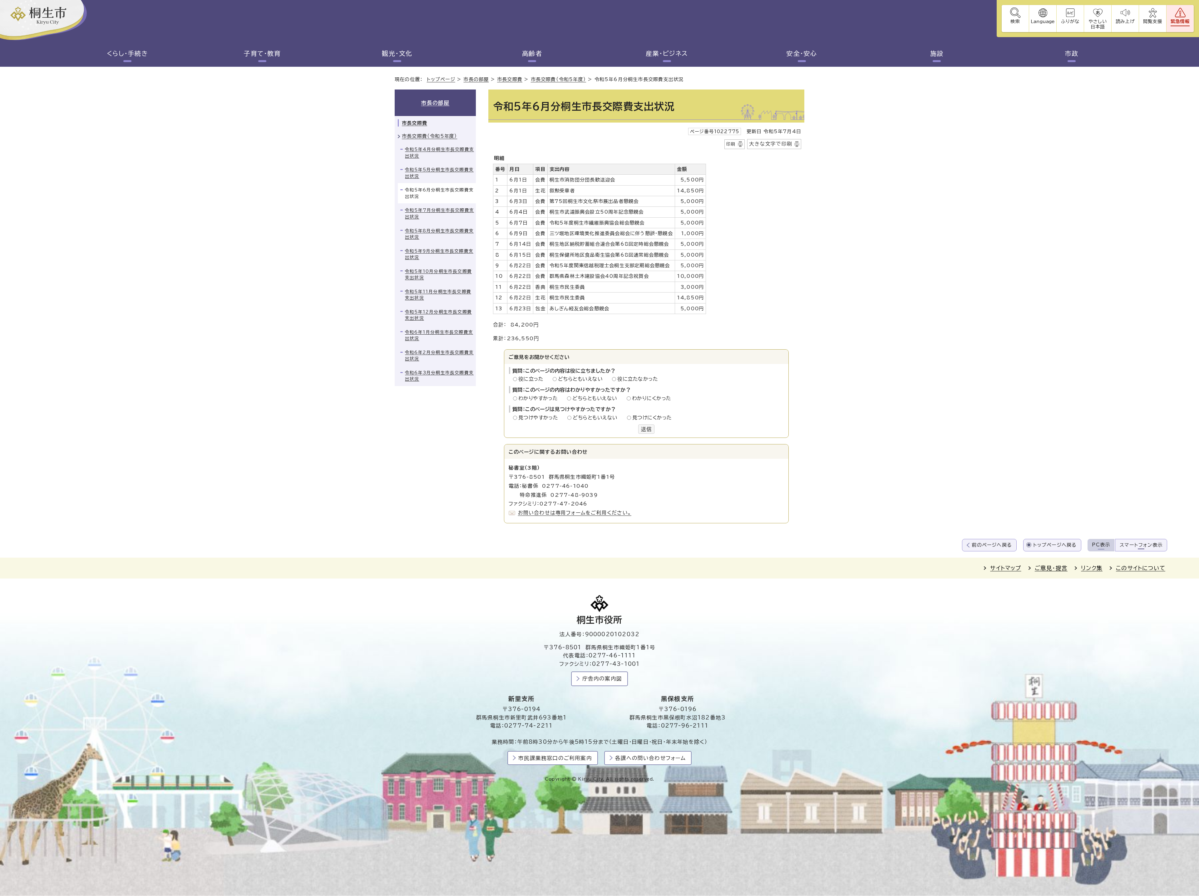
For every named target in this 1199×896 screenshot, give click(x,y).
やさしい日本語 (1097, 24)
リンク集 (1092, 568)
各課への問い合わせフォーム (650, 758)
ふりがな (1070, 21)
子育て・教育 (262, 53)
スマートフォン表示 (1141, 545)
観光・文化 (397, 53)
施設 (937, 53)
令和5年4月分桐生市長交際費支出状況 (439, 152)
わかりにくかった (651, 398)
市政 (1071, 53)
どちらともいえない (582, 378)
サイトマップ (1005, 568)
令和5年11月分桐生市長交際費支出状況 (438, 294)
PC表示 (1101, 544)
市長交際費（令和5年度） (558, 79)
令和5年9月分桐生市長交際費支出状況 (439, 254)
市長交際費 (509, 79)
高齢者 (532, 53)
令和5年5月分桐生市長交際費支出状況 (439, 172)
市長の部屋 (476, 79)
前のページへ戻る (992, 545)
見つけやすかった (540, 417)
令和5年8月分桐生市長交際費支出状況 (439, 234)
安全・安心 (802, 53)
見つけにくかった (652, 417)
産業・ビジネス (667, 53)
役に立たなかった (637, 378)
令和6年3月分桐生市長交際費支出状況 (439, 376)
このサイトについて (1140, 568)
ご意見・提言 (1051, 568)
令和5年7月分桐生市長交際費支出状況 (439, 213)
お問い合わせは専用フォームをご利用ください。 (574, 512)
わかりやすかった (539, 398)
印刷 (731, 144)
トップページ (441, 79)
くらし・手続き (127, 53)
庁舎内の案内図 (602, 678)
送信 (646, 429)
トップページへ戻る (1055, 545)
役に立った (532, 378)
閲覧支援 (1152, 21)
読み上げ (1125, 21)
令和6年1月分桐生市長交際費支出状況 (439, 335)
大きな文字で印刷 (770, 143)
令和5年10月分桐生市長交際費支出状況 (438, 274)
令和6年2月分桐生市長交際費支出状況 (439, 355)
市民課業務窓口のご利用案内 (555, 758)
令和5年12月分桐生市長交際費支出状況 (438, 315)
